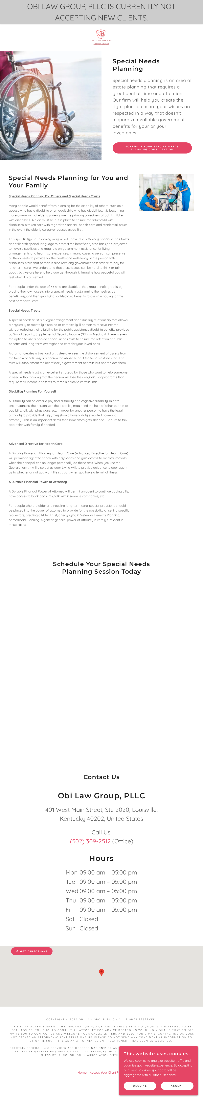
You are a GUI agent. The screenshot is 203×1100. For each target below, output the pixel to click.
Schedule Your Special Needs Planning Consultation (152, 148)
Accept (177, 1085)
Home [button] (82, 1072)
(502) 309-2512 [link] (90, 841)
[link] (101, 37)
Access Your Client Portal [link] (108, 1072)
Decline (140, 1085)
